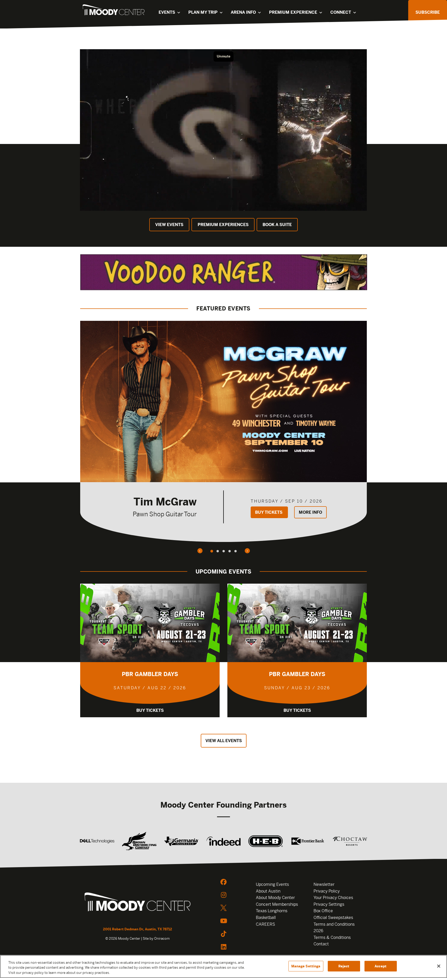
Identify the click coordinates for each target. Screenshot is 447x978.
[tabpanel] (223, 431)
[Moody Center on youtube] (223, 920)
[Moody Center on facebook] (223, 881)
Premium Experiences (223, 224)
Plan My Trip (203, 12)
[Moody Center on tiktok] (223, 933)
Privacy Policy (327, 891)
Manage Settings (306, 966)
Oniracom (162, 938)
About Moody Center (275, 897)
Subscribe (427, 12)
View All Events (223, 740)
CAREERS (265, 924)
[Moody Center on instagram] (223, 894)
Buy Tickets (269, 512)
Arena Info (243, 12)
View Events (169, 224)
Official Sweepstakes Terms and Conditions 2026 (334, 924)
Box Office (323, 910)
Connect (340, 12)
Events (167, 12)
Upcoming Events (272, 884)
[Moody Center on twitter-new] (223, 907)
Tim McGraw (165, 502)
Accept (380, 966)
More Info (310, 512)
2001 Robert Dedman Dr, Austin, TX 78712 (137, 929)
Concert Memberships (277, 904)
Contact (321, 943)
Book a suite (277, 224)
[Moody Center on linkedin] (223, 946)
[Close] (438, 966)
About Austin (268, 891)
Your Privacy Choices (333, 897)
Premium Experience (293, 12)
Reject (343, 966)
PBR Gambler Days (150, 674)
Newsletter (324, 884)
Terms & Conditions (332, 937)
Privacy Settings (329, 904)
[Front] (137, 902)
